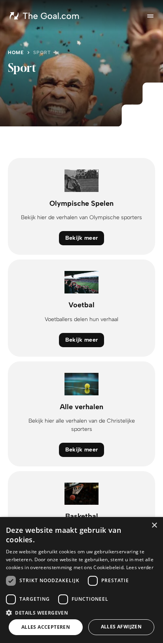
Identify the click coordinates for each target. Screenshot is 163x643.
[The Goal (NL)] (45, 16)
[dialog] (81, 580)
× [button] (154, 525)
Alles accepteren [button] (45, 627)
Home (16, 52)
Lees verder (140, 567)
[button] (81, 612)
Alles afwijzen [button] (121, 626)
